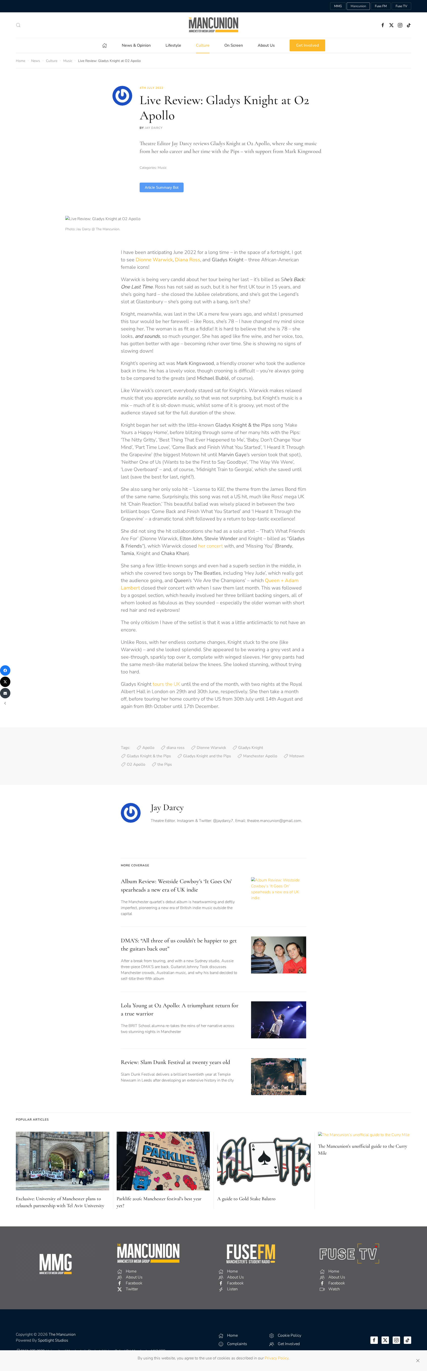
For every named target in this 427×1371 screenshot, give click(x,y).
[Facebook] (5, 670)
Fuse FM (381, 6)
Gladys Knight (250, 747)
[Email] (5, 693)
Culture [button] (203, 45)
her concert (210, 546)
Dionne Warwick (211, 747)
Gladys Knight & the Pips (149, 756)
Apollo (148, 747)
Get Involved (307, 45)
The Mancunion (62, 1334)
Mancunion (358, 6)
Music (162, 167)
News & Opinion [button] (136, 45)
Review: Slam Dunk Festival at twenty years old (175, 1062)
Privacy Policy (276, 1358)
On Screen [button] (233, 45)
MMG (338, 6)
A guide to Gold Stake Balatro (246, 1199)
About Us (266, 45)
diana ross (176, 747)
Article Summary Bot (161, 187)
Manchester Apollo (260, 756)
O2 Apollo (136, 764)
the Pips (164, 764)
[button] (18, 25)
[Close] (418, 1360)
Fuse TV (401, 6)
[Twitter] (5, 682)
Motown (296, 756)
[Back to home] (213, 25)
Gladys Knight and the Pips (207, 756)
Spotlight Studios (53, 1340)
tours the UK (166, 684)
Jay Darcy (154, 128)
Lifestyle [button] (173, 45)
